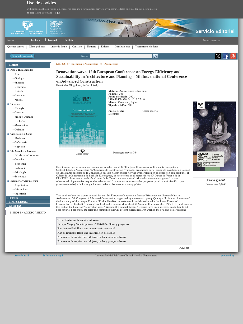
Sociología (20, 176)
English (69, 39)
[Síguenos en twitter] (218, 58)
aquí (57, 12)
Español (52, 39)
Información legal (53, 255)
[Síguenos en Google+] (233, 58)
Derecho (19, 159)
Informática (21, 189)
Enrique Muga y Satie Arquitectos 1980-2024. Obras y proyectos (93, 224)
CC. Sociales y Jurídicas (23, 150)
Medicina (20, 138)
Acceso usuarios (211, 40)
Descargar (113, 113)
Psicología (20, 172)
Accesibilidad (21, 255)
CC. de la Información (27, 155)
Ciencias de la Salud (21, 133)
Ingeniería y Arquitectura (24, 180)
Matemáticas (21, 125)
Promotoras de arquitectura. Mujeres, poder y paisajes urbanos (91, 237)
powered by (227, 255)
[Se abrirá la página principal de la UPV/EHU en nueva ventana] (40, 36)
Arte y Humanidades (21, 69)
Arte (17, 74)
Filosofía (19, 82)
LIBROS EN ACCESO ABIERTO (28, 212)
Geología (20, 121)
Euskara (35, 39)
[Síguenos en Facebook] (225, 58)
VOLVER (184, 247)
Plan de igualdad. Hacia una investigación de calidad (86, 228)
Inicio (10, 39)
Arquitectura (21, 185)
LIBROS (14, 64)
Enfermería (21, 142)
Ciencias (14, 103)
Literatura (20, 95)
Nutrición (20, 146)
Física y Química (24, 116)
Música (19, 99)
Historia (19, 91)
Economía (20, 163)
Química (19, 129)
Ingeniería (20, 193)
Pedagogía (20, 168)
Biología (19, 108)
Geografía (20, 86)
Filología (19, 78)
